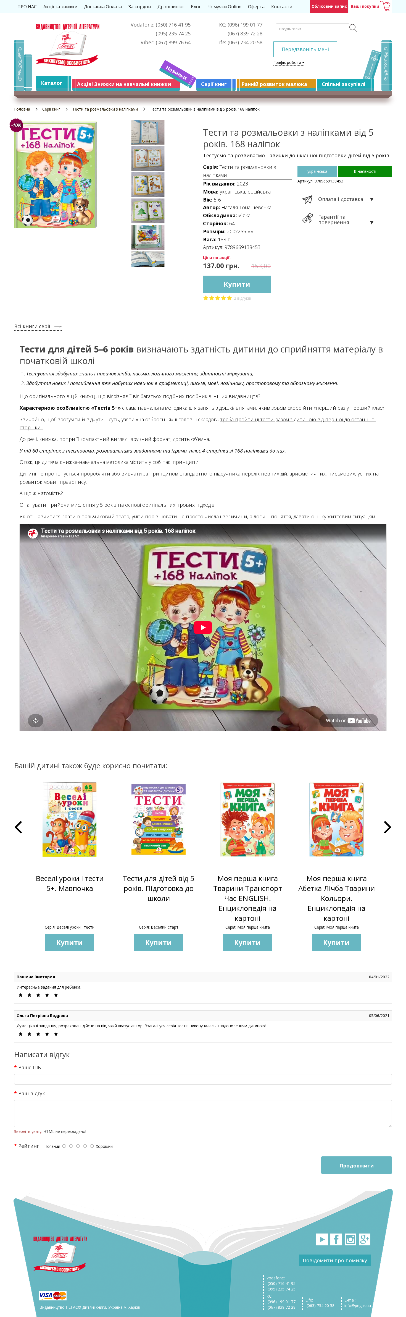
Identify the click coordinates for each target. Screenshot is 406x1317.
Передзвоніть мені (305, 49)
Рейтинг (28, 1146)
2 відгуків (242, 298)
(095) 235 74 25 (281, 1289)
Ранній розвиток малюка (274, 84)
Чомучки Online (224, 7)
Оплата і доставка (340, 199)
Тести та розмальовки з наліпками (105, 109)
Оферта (256, 7)
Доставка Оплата (103, 7)
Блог (196, 7)
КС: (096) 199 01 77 (281, 1299)
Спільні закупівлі (343, 84)
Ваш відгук (31, 1093)
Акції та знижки (60, 7)
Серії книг (214, 84)
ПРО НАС (27, 7)
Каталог (51, 83)
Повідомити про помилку (335, 1260)
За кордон (139, 7)
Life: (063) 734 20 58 (319, 1302)
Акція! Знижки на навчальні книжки (124, 84)
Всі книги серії (32, 326)
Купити (237, 284)
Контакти (281, 7)
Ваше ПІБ (29, 1067)
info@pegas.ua (357, 1305)
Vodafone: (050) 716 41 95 (281, 1280)
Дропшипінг (170, 7)
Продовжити (356, 1165)
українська (317, 171)
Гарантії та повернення (333, 220)
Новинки (176, 72)
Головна (22, 109)
